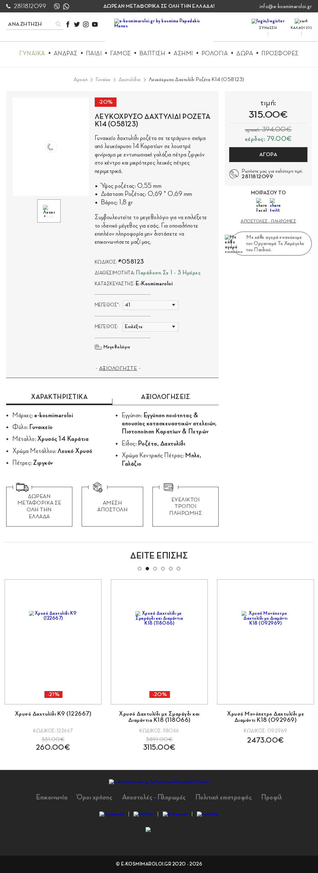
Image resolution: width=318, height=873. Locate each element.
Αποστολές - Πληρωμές (154, 797)
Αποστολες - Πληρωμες (268, 221)
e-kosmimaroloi (154, 283)
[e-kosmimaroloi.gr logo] (159, 31)
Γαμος (120, 53)
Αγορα (268, 154)
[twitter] (77, 24)
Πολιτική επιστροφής (223, 797)
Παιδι (94, 53)
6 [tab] (178, 568)
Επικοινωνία (52, 797)
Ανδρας (66, 53)
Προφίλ (271, 797)
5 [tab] (170, 568)
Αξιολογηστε (118, 368)
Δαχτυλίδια (130, 79)
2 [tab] (147, 568)
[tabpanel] (53, 665)
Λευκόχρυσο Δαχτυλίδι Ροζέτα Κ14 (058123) (196, 79)
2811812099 (30, 6)
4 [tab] (162, 568)
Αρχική (81, 79)
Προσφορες (280, 53)
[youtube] (95, 24)
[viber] (56, 6)
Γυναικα (32, 53)
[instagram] (86, 24)
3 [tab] (155, 568)
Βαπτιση (152, 53)
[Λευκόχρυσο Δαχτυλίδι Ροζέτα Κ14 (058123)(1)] (51, 147)
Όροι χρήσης (95, 797)
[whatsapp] (66, 6)
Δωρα (244, 53)
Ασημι (183, 53)
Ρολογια (215, 53)
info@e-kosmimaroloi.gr (286, 6)
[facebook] (68, 24)
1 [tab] (139, 568)
